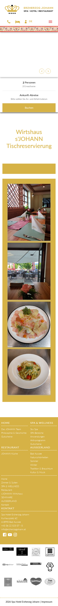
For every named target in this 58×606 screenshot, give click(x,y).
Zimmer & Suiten (9, 482)
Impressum (46, 601)
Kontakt (5, 504)
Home (5, 422)
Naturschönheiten (39, 457)
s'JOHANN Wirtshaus (12, 493)
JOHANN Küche (9, 453)
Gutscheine (6, 436)
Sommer (34, 461)
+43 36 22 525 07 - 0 (12, 525)
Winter (33, 464)
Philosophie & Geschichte (13, 432)
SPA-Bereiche (36, 432)
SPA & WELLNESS (41, 422)
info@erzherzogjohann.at (13, 529)
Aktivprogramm (37, 440)
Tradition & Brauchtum (41, 468)
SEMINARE (6, 497)
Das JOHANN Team (11, 429)
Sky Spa (34, 429)
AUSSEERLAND (40, 447)
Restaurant (10, 447)
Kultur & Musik (37, 472)
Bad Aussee (36, 453)
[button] (41, 71)
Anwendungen (37, 436)
